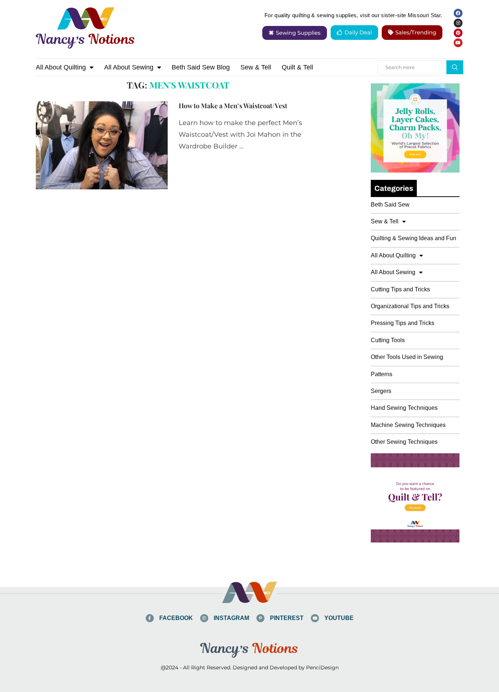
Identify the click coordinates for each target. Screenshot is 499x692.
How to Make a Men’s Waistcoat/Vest (233, 105)
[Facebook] (458, 13)
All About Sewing (128, 67)
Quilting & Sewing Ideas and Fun (413, 238)
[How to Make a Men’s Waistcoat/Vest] (102, 145)
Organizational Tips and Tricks (410, 306)
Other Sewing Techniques (404, 442)
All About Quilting (61, 67)
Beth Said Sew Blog (201, 67)
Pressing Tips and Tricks (402, 323)
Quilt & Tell (297, 67)
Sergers (381, 391)
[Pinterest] (458, 33)
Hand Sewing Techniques (404, 408)
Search (454, 67)
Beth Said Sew (390, 204)
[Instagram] (458, 23)
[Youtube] (458, 42)
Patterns (381, 374)
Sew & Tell (255, 67)
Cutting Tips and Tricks (400, 289)
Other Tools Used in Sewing (407, 357)
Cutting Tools (388, 340)
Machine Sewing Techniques (408, 425)
